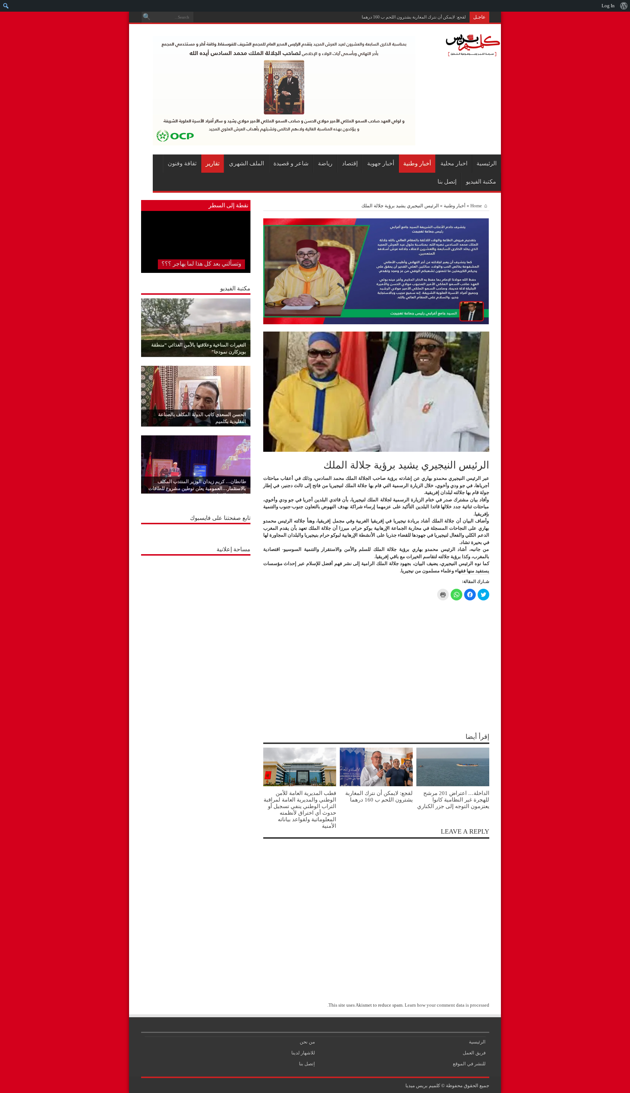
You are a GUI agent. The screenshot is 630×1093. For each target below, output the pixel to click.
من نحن (307, 1042)
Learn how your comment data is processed (447, 1005)
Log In (608, 5)
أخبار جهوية (380, 163)
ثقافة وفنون (182, 163)
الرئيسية (487, 163)
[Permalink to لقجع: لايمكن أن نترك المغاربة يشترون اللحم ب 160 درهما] (376, 784)
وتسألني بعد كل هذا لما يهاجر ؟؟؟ (201, 263)
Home (476, 205)
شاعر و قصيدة (290, 163)
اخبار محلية (453, 163)
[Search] (146, 17)
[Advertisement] (195, 604)
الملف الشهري (246, 163)
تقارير (212, 163)
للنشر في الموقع (469, 1063)
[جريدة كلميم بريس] (472, 52)
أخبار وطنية (417, 163)
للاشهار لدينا (303, 1052)
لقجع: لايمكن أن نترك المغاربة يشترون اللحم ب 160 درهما (414, 17)
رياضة (325, 163)
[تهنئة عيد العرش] (376, 322)
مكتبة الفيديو (481, 182)
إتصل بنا (447, 182)
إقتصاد (350, 163)
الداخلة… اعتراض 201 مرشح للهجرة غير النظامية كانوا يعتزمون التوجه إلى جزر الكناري (453, 799)
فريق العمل (474, 1052)
